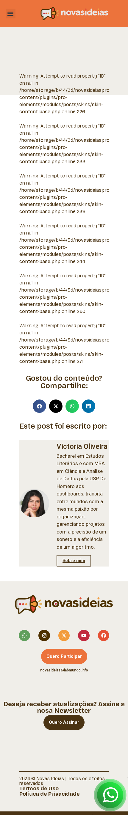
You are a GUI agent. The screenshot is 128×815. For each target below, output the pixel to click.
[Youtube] (83, 635)
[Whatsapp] (24, 635)
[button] (10, 13)
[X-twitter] (64, 635)
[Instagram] (44, 635)
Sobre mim (74, 560)
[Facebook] (103, 635)
